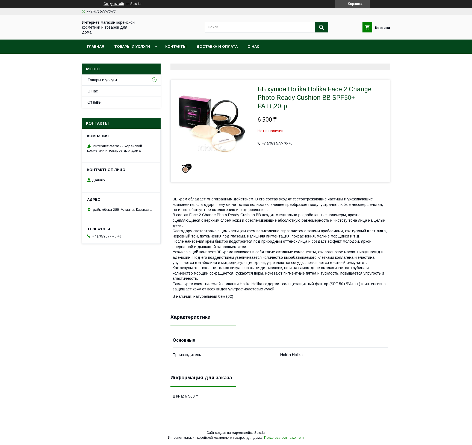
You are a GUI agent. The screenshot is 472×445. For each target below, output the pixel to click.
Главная (95, 46)
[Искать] (321, 27)
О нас (253, 46)
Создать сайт (114, 4)
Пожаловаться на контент (284, 438)
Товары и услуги (132, 46)
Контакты (176, 46)
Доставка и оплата (217, 46)
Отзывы (94, 102)
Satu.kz (260, 433)
